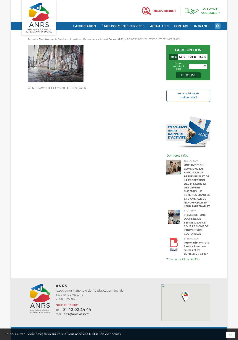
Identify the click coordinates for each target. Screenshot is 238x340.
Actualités (159, 26)
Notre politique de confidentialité (188, 95)
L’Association (84, 26)
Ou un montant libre (178, 66)
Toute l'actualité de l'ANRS (182, 259)
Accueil (32, 39)
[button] (186, 296)
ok (230, 335)
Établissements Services (123, 26)
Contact (181, 26)
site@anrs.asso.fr (76, 314)
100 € (192, 57)
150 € (202, 57)
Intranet (202, 26)
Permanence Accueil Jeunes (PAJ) (103, 39)
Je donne (188, 75)
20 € (174, 57)
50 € (182, 57)
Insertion (75, 39)
